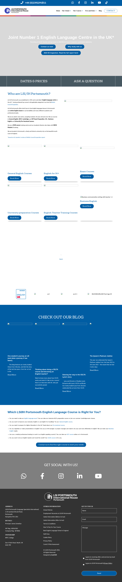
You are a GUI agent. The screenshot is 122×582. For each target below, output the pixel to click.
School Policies (47, 510)
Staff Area (46, 534)
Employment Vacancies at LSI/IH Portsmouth (57, 513)
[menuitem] (58, 11)
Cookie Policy (47, 537)
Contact (111, 11)
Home (58, 11)
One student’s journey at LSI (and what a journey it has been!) (18, 358)
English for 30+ (51, 173)
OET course (70, 434)
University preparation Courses (23, 212)
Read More (12, 375)
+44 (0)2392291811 (35, 3)
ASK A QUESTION (88, 81)
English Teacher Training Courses (60, 212)
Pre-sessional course (59, 425)
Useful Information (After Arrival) (53, 520)
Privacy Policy (47, 541)
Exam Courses (87, 171)
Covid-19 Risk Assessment (51, 544)
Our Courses (77, 11)
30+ (46, 119)
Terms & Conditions (49, 524)
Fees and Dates (90, 11)
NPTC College (9, 538)
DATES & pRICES (33, 81)
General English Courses (20, 173)
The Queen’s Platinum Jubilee (101, 356)
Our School (65, 11)
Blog (100, 11)
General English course (65, 422)
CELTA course (16, 125)
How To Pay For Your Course (52, 527)
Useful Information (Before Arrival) (54, 517)
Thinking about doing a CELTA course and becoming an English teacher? (46, 372)
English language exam (30, 418)
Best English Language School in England (55, 530)
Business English (88, 201)
